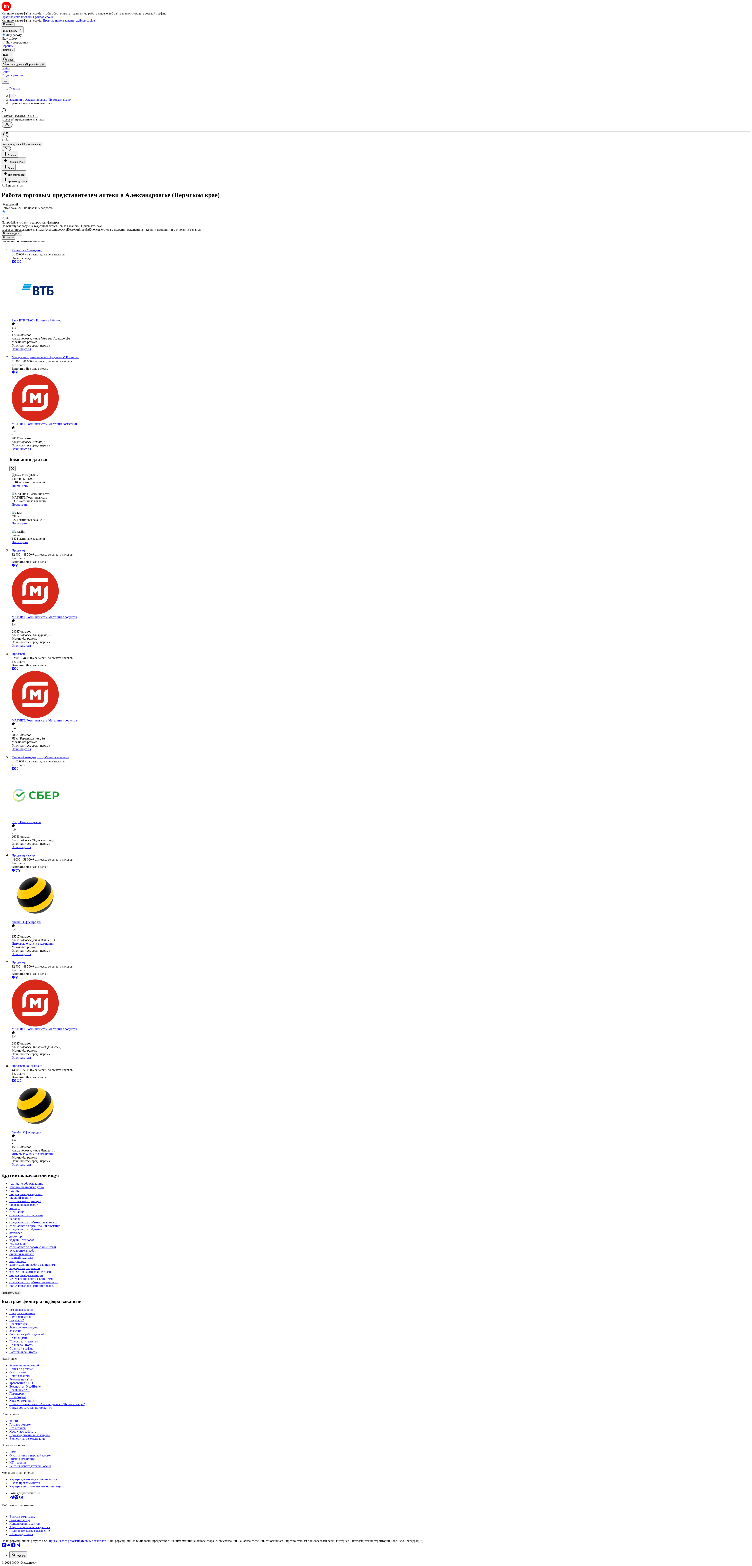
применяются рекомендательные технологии (79, 1540)
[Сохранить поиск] (5, 135)
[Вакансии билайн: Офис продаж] (380, 896)
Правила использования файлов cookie (69, 20)
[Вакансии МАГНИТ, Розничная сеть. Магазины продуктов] (380, 591)
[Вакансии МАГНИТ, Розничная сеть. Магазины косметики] (380, 398)
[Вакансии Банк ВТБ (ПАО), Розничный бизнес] (380, 291)
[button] (6, 68)
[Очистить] (7, 124)
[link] (8, 59)
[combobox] (20, 116)
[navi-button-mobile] (5, 80)
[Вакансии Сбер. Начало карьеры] (380, 795)
